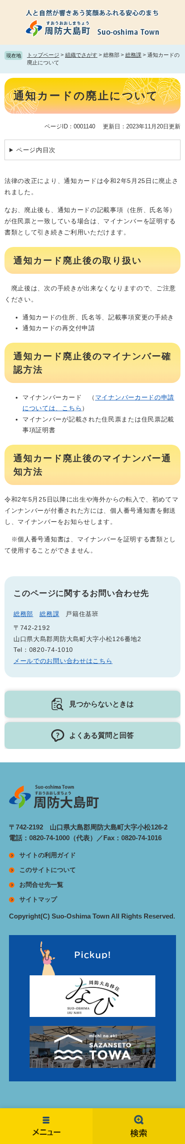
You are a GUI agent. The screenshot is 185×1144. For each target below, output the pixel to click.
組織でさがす (81, 55)
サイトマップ (38, 899)
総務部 (23, 613)
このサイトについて (47, 869)
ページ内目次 (36, 149)
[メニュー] (46, 1126)
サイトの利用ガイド (47, 855)
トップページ (43, 55)
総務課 (133, 55)
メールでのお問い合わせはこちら (63, 660)
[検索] (138, 1126)
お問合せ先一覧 (41, 884)
